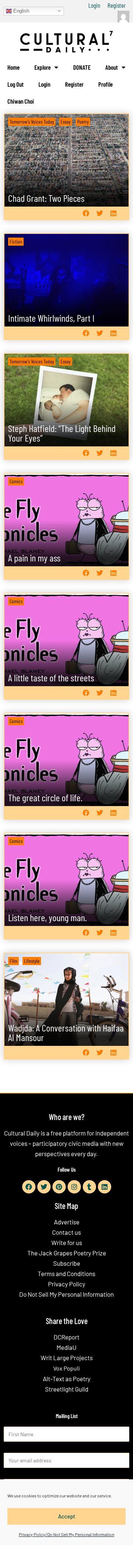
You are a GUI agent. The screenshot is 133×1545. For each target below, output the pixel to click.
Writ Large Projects (67, 1357)
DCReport (66, 1337)
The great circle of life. (45, 797)
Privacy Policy (66, 1284)
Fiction (16, 241)
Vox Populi (66, 1368)
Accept (66, 1516)
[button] (86, 213)
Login (94, 5)
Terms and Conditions (66, 1273)
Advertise (66, 1222)
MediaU (66, 1347)
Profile (105, 84)
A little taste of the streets (51, 677)
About (111, 67)
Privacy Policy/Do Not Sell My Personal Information (66, 1534)
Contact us (66, 1232)
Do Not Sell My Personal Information (66, 1294)
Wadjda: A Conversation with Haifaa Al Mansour (66, 1032)
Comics (16, 481)
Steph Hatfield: (62, 432)
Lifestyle (32, 961)
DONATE (82, 67)
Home (13, 67)
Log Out (15, 84)
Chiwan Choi (20, 101)
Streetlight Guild (66, 1389)
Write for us (66, 1242)
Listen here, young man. (47, 917)
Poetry (83, 121)
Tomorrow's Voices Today (32, 121)
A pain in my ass (34, 557)
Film (13, 961)
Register (117, 5)
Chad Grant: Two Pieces (46, 198)
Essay (66, 121)
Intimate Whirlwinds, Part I (51, 318)
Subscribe (66, 1263)
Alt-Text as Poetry (67, 1378)
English (20, 10)
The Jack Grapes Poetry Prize (66, 1253)
